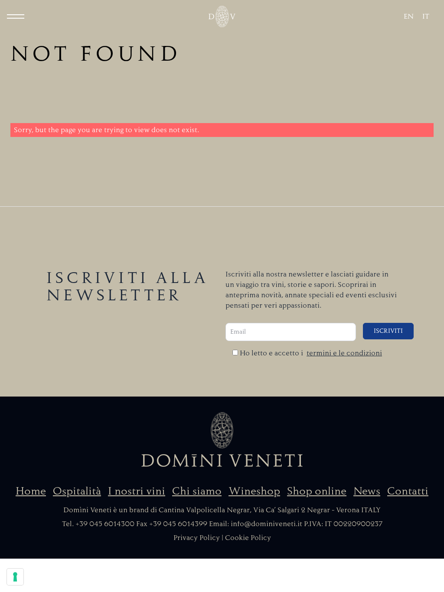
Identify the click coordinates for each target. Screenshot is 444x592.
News (366, 491)
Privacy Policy (196, 537)
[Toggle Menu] (15, 16)
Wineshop (254, 491)
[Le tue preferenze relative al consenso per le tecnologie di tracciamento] (15, 577)
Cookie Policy (248, 537)
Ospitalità (77, 491)
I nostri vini (136, 491)
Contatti (407, 491)
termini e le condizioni (344, 353)
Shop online (316, 491)
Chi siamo (197, 491)
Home (31, 491)
